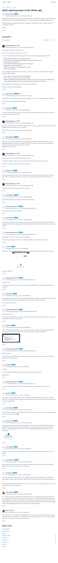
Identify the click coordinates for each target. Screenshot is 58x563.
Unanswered (29, 542)
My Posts (29, 537)
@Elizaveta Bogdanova (8, 141)
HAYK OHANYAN (9, 137)
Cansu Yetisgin (9, 407)
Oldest (8, 40)
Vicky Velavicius (9, 217)
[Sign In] (54, 2)
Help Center (24, 53)
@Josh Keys (7, 412)
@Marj (4, 130)
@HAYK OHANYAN (9, 158)
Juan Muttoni (9, 473)
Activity (4, 533)
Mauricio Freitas (9, 14)
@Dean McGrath (8, 188)
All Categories (6, 529)
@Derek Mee (7, 353)
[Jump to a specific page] (55, 40)
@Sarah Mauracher (9, 477)
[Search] (52, 2)
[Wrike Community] (8, 2)
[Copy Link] (31, 16)
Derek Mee (8, 325)
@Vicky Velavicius (9, 237)
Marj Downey (9, 108)
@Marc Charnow (8, 451)
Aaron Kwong (9, 293)
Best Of (4, 546)
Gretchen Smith (9, 492)
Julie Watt (8, 246)
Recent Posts (5, 531)
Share (4, 30)
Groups (4, 544)
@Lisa (7, 98)
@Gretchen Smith (8, 515)
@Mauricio (5, 125)
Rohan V (8, 510)
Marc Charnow (9, 420)
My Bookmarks (29, 535)
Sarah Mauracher (10, 460)
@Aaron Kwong (9, 314)
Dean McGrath (9, 170)
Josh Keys (8, 393)
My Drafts (29, 540)
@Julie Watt (7, 282)
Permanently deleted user (12, 206)
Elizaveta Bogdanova (11, 45)
